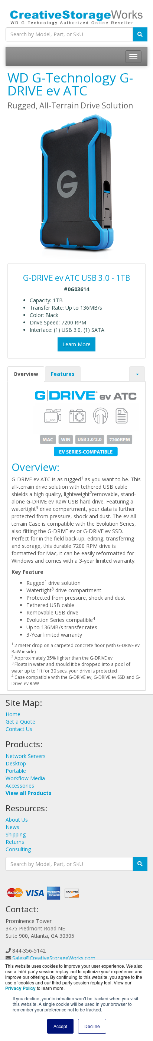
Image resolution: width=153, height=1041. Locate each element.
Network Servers (26, 755)
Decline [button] (92, 1026)
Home (13, 714)
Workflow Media (25, 778)
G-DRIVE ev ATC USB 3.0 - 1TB (76, 278)
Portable (16, 770)
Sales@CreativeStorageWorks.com (53, 957)
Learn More (76, 344)
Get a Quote (20, 721)
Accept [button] (60, 1026)
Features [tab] (63, 373)
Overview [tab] (25, 373)
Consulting (18, 849)
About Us (17, 819)
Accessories (20, 785)
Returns (15, 841)
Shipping (16, 834)
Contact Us (19, 728)
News (12, 827)
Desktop (16, 763)
